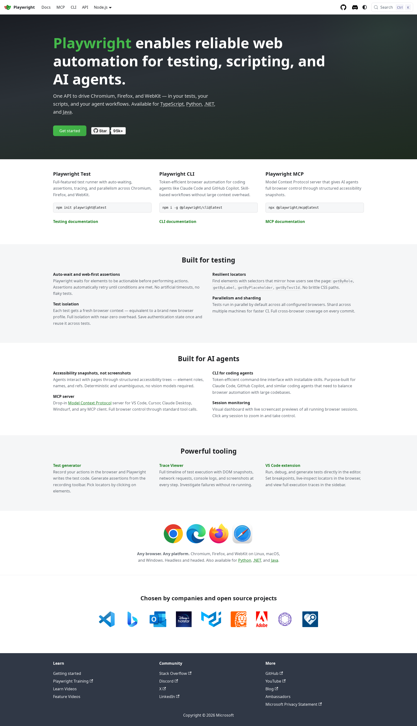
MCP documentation (285, 221)
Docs (46, 7)
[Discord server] (355, 7)
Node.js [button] (101, 7)
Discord (166, 681)
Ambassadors (278, 696)
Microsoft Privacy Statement (291, 704)
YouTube (273, 681)
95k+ (118, 130)
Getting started (67, 673)
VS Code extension (282, 465)
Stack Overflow (173, 673)
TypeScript (172, 104)
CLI (73, 7)
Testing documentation (75, 221)
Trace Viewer (171, 465)
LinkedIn (167, 696)
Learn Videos (65, 688)
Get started (69, 130)
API (85, 7)
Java (67, 112)
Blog (269, 688)
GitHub (271, 673)
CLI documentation (177, 221)
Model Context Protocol (89, 403)
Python (194, 104)
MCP (60, 7)
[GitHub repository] (343, 7)
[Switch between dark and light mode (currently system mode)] (364, 7)
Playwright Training (71, 681)
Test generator (67, 465)
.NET (209, 104)
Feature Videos (66, 696)
